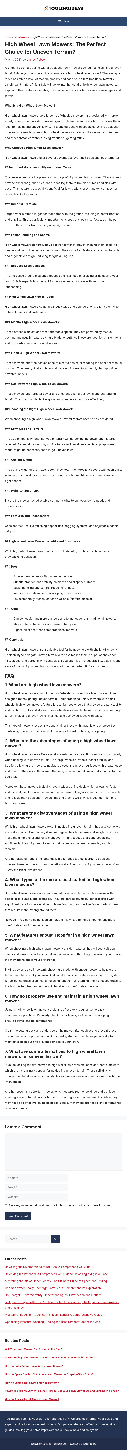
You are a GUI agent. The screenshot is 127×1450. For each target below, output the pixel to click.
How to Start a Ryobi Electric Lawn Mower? (32, 1399)
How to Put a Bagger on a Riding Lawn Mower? (34, 1366)
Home (8, 37)
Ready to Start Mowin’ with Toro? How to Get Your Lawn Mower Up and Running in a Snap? (62, 1390)
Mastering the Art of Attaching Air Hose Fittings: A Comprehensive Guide (53, 1314)
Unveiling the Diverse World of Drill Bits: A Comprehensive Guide (47, 1267)
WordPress (89, 1443)
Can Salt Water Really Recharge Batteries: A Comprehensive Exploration (53, 1288)
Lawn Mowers (21, 37)
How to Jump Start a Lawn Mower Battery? (32, 1382)
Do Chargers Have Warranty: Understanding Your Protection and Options (53, 1295)
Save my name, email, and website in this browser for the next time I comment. (61, 1205)
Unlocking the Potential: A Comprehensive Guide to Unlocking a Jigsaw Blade (56, 1274)
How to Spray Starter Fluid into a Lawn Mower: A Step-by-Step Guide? (49, 1374)
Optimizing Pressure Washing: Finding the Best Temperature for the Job (52, 1322)
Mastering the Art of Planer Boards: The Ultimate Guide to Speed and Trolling (56, 1281)
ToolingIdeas (59, 1443)
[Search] (55, 1239)
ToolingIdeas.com (16, 1418)
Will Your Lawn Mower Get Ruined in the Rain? (34, 1349)
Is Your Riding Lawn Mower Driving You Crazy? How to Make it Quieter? (50, 1357)
